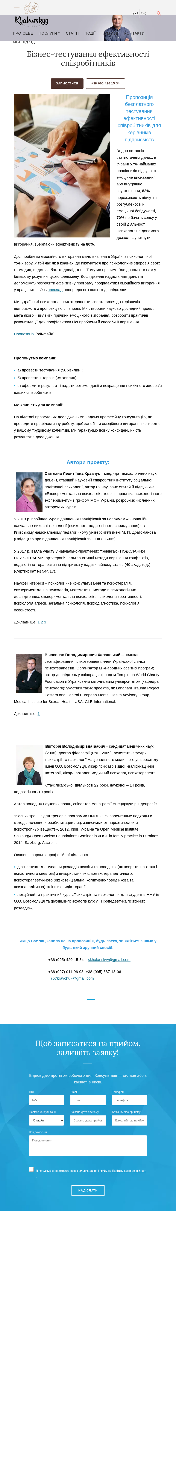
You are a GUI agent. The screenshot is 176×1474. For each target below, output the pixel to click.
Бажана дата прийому (84, 1112)
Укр (135, 13)
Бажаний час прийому (126, 1112)
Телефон (118, 1092)
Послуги (48, 33)
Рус (144, 13)
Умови (112, 33)
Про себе (23, 33)
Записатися (67, 83)
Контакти (134, 33)
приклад (55, 290)
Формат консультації (42, 1112)
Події (90, 33)
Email (73, 1092)
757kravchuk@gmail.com (72, 978)
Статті (72, 33)
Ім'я (31, 1092)
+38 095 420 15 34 (105, 83)
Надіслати (87, 1190)
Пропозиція (24, 334)
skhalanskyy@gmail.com (109, 960)
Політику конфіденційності (129, 1170)
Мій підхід (24, 42)
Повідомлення (38, 1132)
